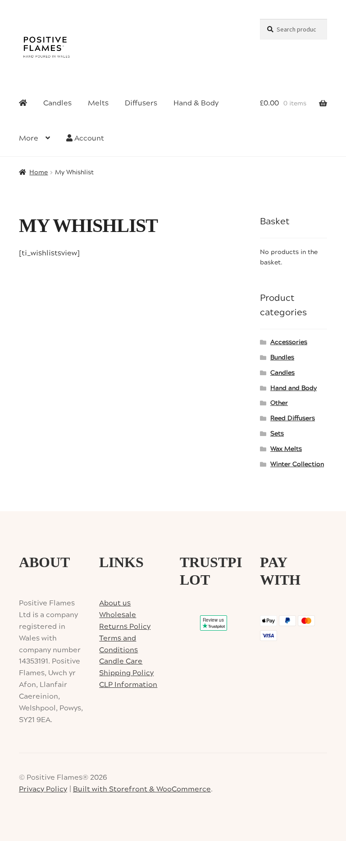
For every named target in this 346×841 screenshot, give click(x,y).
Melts (98, 103)
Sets (277, 433)
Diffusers (141, 103)
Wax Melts (286, 449)
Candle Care (120, 661)
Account (88, 138)
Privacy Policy (43, 789)
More (28, 138)
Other (279, 403)
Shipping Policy (126, 673)
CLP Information (128, 685)
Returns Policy (124, 627)
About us (115, 603)
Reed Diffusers (292, 418)
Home (38, 172)
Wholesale (117, 615)
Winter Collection (297, 464)
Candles (57, 103)
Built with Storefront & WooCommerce (142, 789)
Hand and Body (293, 388)
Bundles (282, 357)
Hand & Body (196, 103)
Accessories (288, 342)
